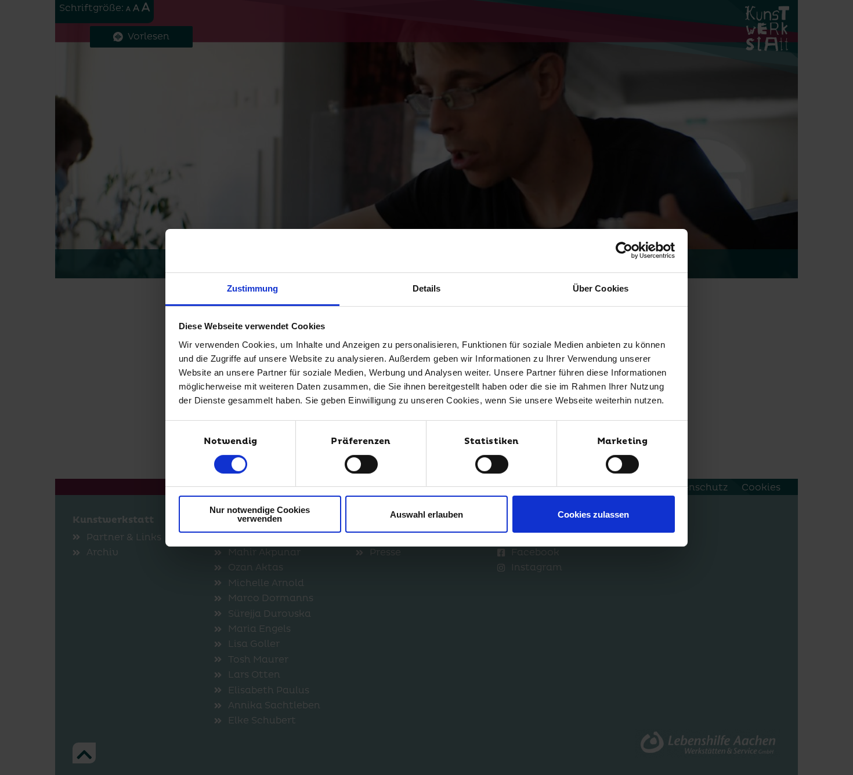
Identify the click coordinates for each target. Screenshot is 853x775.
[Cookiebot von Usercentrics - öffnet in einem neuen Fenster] (624, 250)
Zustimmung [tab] (253, 288)
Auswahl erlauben (426, 514)
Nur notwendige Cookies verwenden (259, 514)
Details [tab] (427, 288)
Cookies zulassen (593, 514)
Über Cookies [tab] (600, 288)
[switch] (361, 464)
